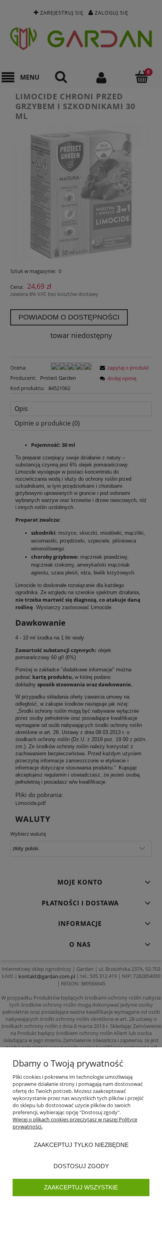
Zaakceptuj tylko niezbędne (81, 1144)
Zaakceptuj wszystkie (81, 1187)
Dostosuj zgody (81, 1166)
